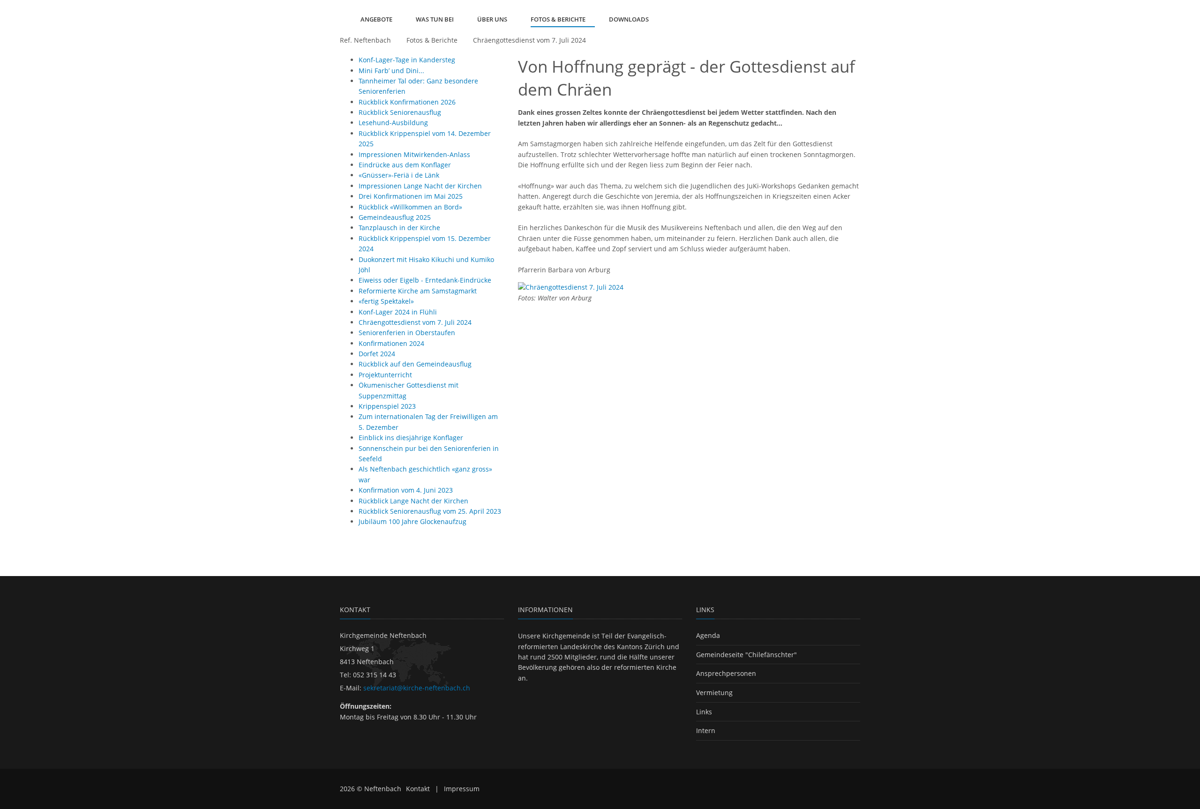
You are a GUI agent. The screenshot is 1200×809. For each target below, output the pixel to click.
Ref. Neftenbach (365, 40)
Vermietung (714, 692)
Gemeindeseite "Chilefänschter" (746, 654)
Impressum (462, 788)
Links (704, 711)
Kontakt (418, 788)
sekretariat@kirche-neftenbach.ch (416, 687)
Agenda (708, 635)
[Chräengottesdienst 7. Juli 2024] (570, 286)
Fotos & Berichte (432, 40)
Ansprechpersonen (726, 673)
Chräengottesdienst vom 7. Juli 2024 (529, 40)
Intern (705, 730)
